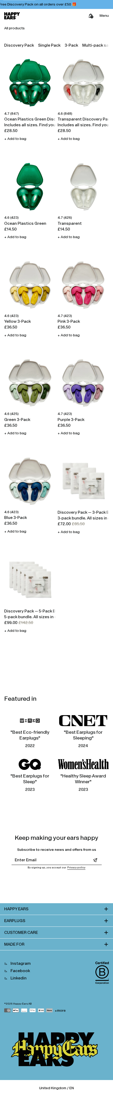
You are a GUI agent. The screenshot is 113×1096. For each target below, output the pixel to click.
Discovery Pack (19, 45)
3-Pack (71, 45)
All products (14, 28)
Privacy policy (76, 867)
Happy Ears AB (22, 1003)
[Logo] (12, 16)
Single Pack (49, 45)
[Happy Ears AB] (56, 1050)
